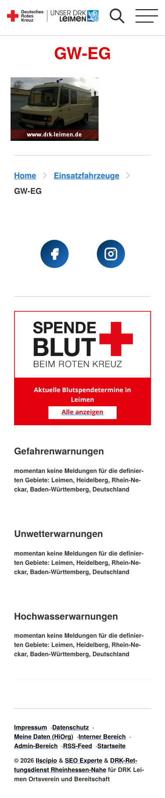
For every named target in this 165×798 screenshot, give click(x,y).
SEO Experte (83, 760)
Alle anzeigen (82, 412)
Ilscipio (46, 760)
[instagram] (111, 254)
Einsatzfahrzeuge (86, 175)
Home (25, 175)
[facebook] (54, 254)
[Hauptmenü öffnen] (147, 16)
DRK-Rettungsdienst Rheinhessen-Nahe (75, 765)
